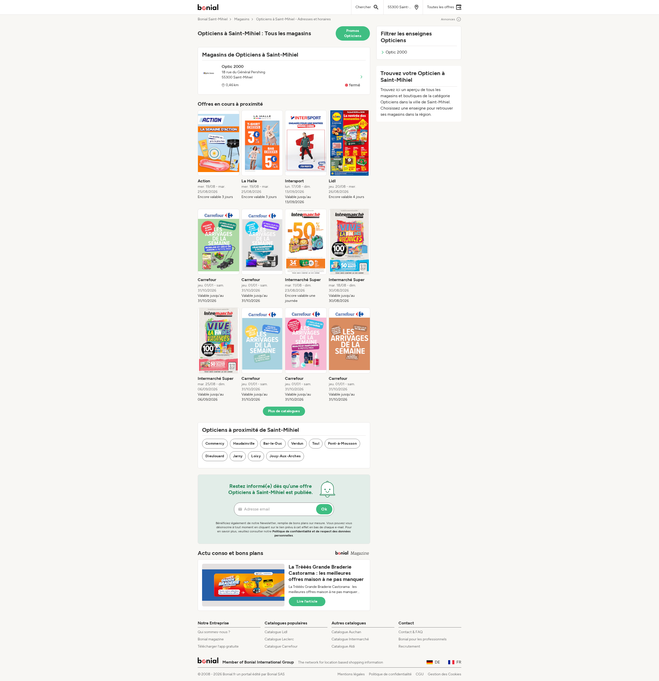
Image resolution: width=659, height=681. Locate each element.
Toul (315, 443)
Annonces (448, 19)
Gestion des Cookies (444, 674)
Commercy (214, 443)
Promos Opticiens (352, 33)
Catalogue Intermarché (350, 639)
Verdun (297, 443)
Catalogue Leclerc (279, 639)
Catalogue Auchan (346, 632)
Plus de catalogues (284, 411)
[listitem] (218, 157)
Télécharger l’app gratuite (218, 646)
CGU (420, 674)
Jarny (238, 456)
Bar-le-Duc (272, 443)
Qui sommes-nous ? (214, 632)
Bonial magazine (211, 639)
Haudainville (244, 443)
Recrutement (409, 646)
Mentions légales (351, 674)
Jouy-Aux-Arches (285, 456)
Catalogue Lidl (276, 632)
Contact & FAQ (410, 632)
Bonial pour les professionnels (422, 639)
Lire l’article (307, 601)
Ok (324, 509)
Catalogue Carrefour (281, 646)
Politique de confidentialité (390, 674)
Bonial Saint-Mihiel (213, 19)
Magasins (241, 19)
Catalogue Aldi (343, 646)
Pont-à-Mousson (342, 443)
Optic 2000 (396, 52)
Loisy (256, 456)
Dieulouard (214, 456)
